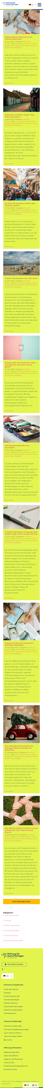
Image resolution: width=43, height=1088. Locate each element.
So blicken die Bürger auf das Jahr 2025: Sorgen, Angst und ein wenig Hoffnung (21, 533)
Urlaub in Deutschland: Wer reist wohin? (21, 278)
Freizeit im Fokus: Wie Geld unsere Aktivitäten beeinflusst (19, 644)
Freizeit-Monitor (11, 935)
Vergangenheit (19, 45)
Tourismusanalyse (12, 930)
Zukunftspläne (16, 47)
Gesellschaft (9, 45)
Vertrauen (28, 45)
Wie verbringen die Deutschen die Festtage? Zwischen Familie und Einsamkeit (19, 748)
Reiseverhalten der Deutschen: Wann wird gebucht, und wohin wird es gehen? (20, 365)
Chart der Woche (11, 915)
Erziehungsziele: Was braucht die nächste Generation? (18, 38)
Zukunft (7, 47)
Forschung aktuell (12, 925)
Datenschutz (6, 1084)
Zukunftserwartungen (23, 43)
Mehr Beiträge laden (21, 902)
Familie (33, 43)
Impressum (34, 1081)
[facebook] (2, 969)
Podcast (7, 920)
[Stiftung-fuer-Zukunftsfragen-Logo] (10, 3)
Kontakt (26, 1081)
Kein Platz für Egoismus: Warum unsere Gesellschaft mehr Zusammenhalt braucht (21, 830)
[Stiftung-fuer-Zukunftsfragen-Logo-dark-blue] (13, 954)
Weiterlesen (9, 83)
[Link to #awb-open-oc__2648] (39, 5)
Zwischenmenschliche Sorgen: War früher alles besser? (19, 116)
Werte (35, 45)
